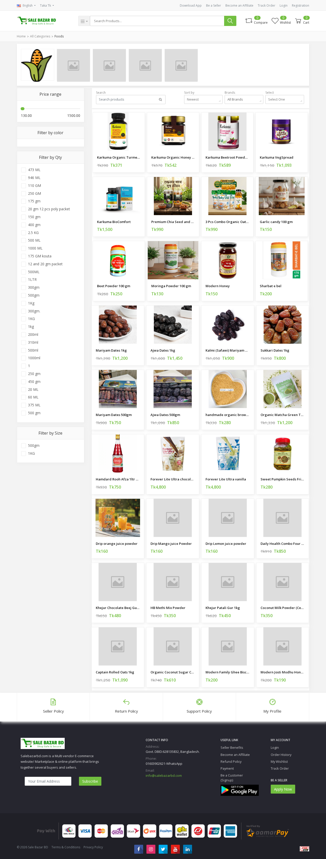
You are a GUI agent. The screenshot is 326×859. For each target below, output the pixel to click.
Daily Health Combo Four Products (283, 543)
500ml (33, 350)
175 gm (34, 201)
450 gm (34, 381)
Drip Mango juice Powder (171, 543)
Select (269, 92)
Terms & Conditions (65, 847)
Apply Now (283, 789)
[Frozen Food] (145, 65)
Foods (59, 36)
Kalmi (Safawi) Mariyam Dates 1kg (228, 350)
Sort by (189, 92)
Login (284, 5)
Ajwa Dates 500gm (165, 414)
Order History (281, 754)
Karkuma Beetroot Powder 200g (227, 157)
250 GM (34, 193)
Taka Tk (46, 5)
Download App (191, 5)
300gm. (34, 311)
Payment (227, 768)
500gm (33, 295)
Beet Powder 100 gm (113, 286)
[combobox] (203, 99)
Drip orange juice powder (117, 543)
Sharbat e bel (270, 286)
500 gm (34, 413)
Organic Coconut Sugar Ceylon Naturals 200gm (173, 672)
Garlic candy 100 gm (276, 221)
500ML (33, 272)
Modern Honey (218, 286)
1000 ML (35, 248)
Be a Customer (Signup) (232, 777)
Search (101, 92)
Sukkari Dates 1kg (275, 350)
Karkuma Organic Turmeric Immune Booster (119, 157)
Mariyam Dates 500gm (114, 414)
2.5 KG (33, 232)
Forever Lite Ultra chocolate (173, 479)
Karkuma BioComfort (114, 221)
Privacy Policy (93, 847)
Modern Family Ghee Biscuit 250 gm (228, 672)
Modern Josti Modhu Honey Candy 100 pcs (283, 672)
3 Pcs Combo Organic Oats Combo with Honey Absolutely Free (227, 221)
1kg (31, 326)
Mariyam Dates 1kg (111, 350)
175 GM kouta (39, 256)
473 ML (34, 170)
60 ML (33, 397)
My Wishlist (279, 761)
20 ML (33, 389)
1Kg (31, 303)
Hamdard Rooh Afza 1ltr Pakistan (118, 479)
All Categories (40, 36)
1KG (31, 318)
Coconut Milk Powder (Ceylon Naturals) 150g (283, 607)
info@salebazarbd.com (164, 775)
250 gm (34, 373)
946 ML (34, 177)
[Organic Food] (38, 65)
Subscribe (90, 781)
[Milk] (73, 65)
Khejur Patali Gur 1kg (223, 607)
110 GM (34, 185)
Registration (300, 5)
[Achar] (109, 65)
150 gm (34, 217)
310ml (33, 342)
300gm (33, 287)
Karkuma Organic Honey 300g (173, 157)
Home (21, 36)
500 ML (34, 240)
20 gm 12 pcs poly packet (49, 209)
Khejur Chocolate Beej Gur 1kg (118, 607)
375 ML (34, 405)
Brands (230, 92)
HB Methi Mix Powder (168, 607)
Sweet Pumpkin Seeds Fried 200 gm (283, 479)
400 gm (34, 225)
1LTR (32, 279)
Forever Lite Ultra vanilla (226, 479)
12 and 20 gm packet (45, 264)
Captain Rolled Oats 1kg (115, 672)
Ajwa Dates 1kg (163, 350)
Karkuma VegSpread (276, 157)
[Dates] (181, 65)
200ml (33, 334)
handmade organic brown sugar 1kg (228, 414)
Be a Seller (213, 5)
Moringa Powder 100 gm (171, 286)
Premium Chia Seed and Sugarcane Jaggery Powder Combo (173, 221)
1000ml (34, 358)
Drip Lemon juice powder (226, 543)
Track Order (266, 5)
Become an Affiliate (239, 5)
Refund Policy (231, 761)
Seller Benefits (232, 747)
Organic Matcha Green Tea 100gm (283, 414)
